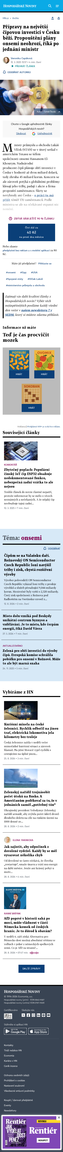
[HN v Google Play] (15, 1031)
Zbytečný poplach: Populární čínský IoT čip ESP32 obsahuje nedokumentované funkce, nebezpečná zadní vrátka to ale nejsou (28, 478)
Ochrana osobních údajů (16, 1075)
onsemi (31, 538)
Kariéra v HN (10, 1061)
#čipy (23, 272)
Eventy (7, 1105)
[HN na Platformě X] (23, 1015)
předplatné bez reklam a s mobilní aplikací (26, 250)
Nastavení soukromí (14, 1086)
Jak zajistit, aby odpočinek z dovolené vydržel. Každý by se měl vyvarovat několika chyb (30, 851)
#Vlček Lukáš (35, 278)
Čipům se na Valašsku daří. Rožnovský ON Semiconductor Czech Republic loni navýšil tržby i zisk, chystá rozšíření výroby (29, 565)
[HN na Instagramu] (33, 1015)
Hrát (19, 374)
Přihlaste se (44, 263)
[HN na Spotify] (43, 1015)
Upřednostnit (44, 134)
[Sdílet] (52, 18)
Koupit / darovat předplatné (18, 1100)
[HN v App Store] (38, 1031)
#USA (34, 272)
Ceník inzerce (10, 1066)
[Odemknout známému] (58, 18)
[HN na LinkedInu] (38, 1015)
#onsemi (11, 272)
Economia (9, 1056)
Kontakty (8, 1045)
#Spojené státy (14, 278)
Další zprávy (31, 968)
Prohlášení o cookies (14, 1080)
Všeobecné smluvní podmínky (19, 1091)
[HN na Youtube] (48, 1015)
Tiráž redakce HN (13, 1050)
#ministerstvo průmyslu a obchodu (25, 285)
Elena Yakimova (23, 840)
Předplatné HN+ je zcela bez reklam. (43, 426)
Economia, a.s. (25, 996)
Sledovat (21, 134)
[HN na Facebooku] (28, 1015)
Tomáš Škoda (50, 112)
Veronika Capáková (21, 58)
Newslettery (10, 1111)
